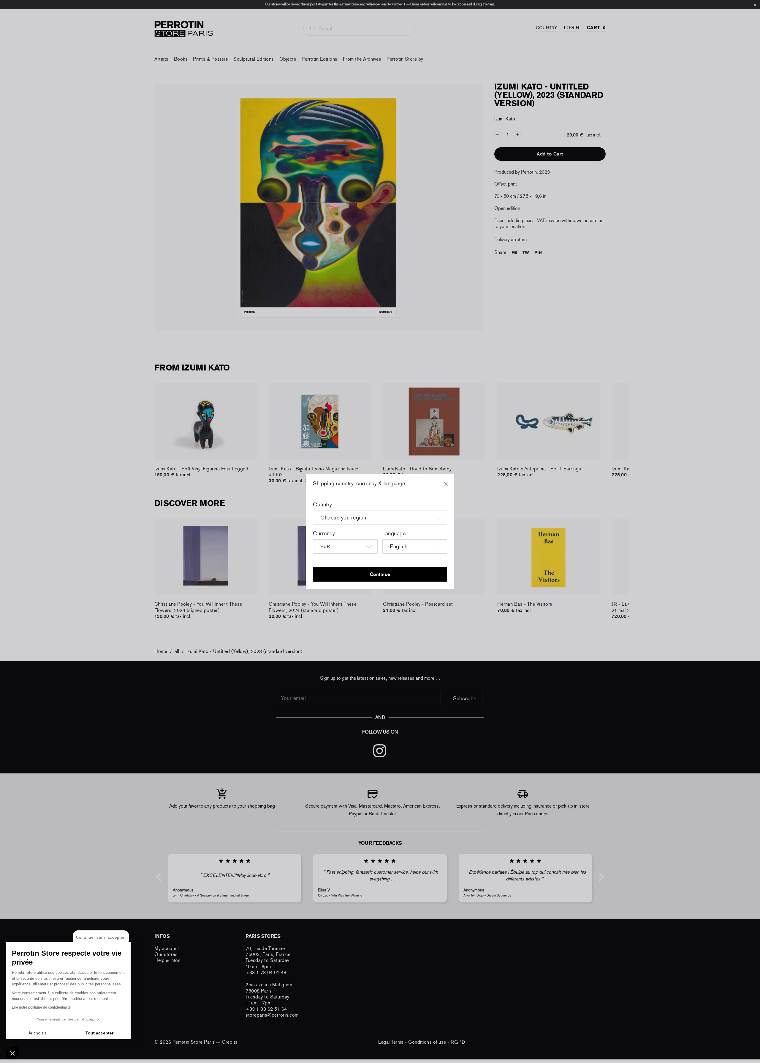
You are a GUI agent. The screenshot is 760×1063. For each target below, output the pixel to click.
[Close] (451, 486)
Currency (324, 533)
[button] (12, 1053)
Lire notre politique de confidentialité (41, 1007)
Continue (380, 574)
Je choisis (37, 1033)
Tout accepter (99, 1033)
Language (394, 533)
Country (322, 504)
